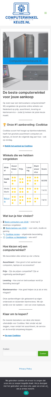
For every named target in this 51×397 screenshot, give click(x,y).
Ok (26, 393)
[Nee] (47, 387)
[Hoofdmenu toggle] (45, 13)
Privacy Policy (25, 369)
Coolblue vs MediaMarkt (16, 237)
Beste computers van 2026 (17, 222)
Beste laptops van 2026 (16, 228)
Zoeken (6, 349)
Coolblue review (13, 234)
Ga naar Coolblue (13, 335)
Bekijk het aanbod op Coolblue (19, 146)
